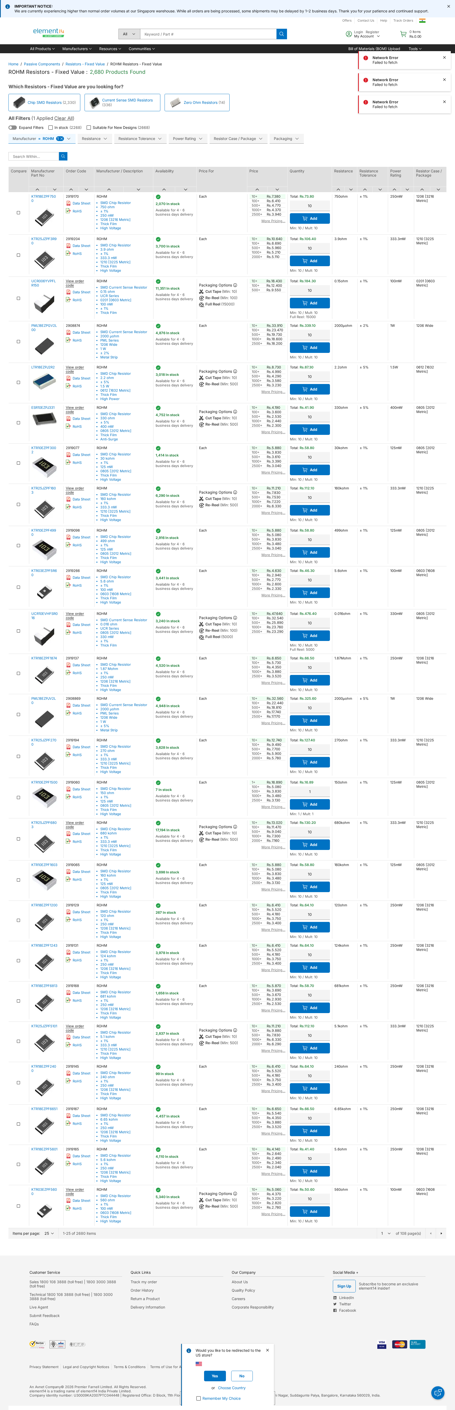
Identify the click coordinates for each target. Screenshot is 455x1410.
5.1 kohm (107, 1036)
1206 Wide (108, 344)
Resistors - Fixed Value (85, 64)
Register (372, 32)
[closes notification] (448, 6)
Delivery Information (148, 1307)
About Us (240, 1282)
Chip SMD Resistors (45, 102)
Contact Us (366, 20)
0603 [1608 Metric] (115, 594)
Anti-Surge (109, 439)
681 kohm (108, 996)
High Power (110, 399)
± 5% (104, 382)
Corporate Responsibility (253, 1307)
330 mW (107, 637)
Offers (347, 20)
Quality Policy (243, 1290)
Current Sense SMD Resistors (127, 100)
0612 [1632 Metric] (115, 390)
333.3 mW (108, 258)
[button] (42, 48)
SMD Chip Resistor (115, 203)
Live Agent (38, 1307)
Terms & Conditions (130, 1367)
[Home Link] (48, 34)
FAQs (34, 1324)
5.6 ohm (107, 581)
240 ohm (107, 1077)
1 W (103, 349)
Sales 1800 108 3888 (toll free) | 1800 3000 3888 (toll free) (72, 1284)
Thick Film (108, 224)
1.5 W (104, 386)
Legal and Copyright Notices (86, 1367)
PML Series (109, 340)
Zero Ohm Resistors (200, 102)
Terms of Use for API (167, 1367)
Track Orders (403, 20)
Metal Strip (109, 357)
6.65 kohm (109, 1119)
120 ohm (107, 915)
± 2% (104, 353)
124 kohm (108, 956)
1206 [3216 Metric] (115, 219)
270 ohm (107, 750)
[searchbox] (208, 34)
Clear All (63, 118)
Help (383, 20)
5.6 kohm (108, 1160)
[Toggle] (12, 127)
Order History (142, 1290)
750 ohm (107, 207)
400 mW (107, 426)
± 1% (104, 211)
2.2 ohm (107, 378)
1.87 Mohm (109, 669)
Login (358, 32)
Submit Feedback (44, 1315)
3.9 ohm (107, 249)
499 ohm (107, 541)
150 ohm (107, 793)
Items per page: (26, 1233)
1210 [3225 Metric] (115, 262)
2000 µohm (109, 336)
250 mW (107, 215)
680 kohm (108, 833)
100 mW (106, 304)
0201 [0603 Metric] (115, 300)
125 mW (106, 467)
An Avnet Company (45, 1387)
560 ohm (107, 1200)
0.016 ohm (108, 624)
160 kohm (108, 499)
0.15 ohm (107, 291)
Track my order (144, 1282)
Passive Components (42, 64)
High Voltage (110, 228)
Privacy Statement (43, 1367)
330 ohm (107, 418)
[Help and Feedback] (437, 1392)
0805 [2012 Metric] (115, 431)
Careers (238, 1298)
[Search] (281, 34)
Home (13, 64)
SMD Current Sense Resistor (123, 287)
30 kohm (107, 458)
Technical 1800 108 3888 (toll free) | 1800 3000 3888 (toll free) (71, 1296)
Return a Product (145, 1298)
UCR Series (109, 296)
